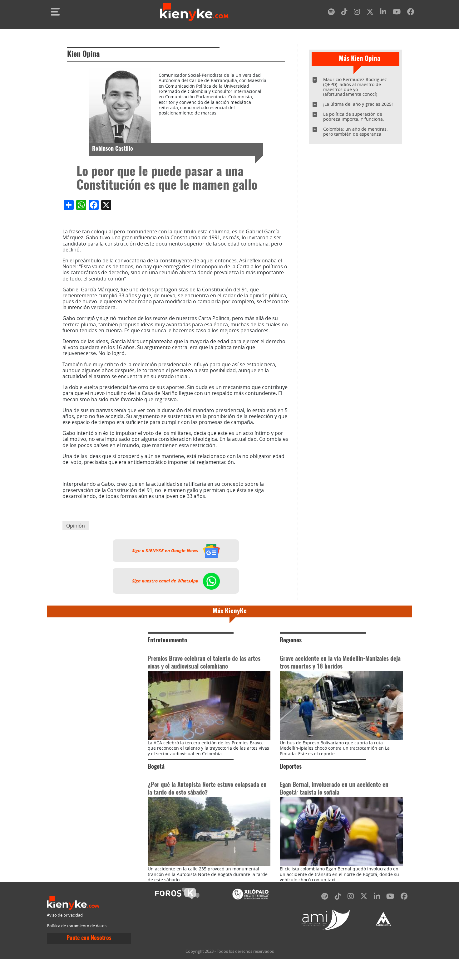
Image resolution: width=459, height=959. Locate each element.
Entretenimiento (167, 641)
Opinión (75, 525)
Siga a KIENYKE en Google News (166, 551)
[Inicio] (194, 12)
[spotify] (331, 13)
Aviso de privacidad (65, 915)
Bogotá (156, 767)
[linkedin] (383, 13)
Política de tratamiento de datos (76, 925)
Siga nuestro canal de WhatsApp (166, 581)
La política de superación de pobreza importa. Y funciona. (353, 116)
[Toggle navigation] (55, 12)
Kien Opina (83, 54)
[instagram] (357, 13)
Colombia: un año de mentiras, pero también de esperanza (355, 131)
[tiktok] (344, 13)
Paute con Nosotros (89, 938)
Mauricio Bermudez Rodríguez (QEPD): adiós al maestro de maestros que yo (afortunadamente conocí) (355, 86)
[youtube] (397, 13)
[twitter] (370, 13)
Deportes (291, 767)
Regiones (291, 641)
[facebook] (410, 13)
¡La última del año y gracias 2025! (358, 104)
